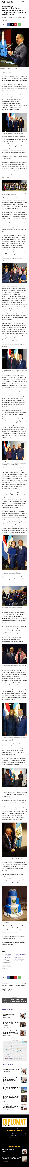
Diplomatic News (5, 6)
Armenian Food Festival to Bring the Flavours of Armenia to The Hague (11, 1032)
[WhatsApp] (19, 24)
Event (11, 6)
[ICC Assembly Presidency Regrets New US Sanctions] (24, 1090)
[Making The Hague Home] (23, 1016)
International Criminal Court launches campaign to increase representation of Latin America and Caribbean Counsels (7, 989)
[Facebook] (8, 24)
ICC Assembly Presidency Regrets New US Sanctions (11, 1088)
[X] (12, 24)
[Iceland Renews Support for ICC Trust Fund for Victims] (23, 1024)
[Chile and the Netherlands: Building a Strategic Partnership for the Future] (24, 1080)
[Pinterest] (15, 24)
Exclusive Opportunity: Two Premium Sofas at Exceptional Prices (10, 1106)
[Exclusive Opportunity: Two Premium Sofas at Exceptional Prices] (24, 1107)
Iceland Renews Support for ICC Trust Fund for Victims (11, 1024)
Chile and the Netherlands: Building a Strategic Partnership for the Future (11, 1080)
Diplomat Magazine (7, 17)
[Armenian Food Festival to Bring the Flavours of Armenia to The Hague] (23, 1033)
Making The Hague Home (9, 1014)
